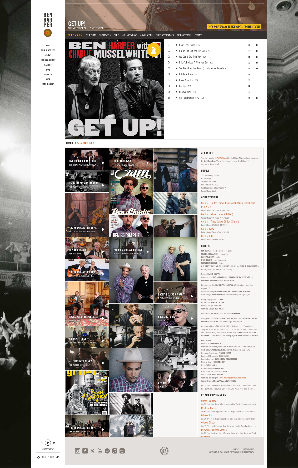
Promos (198, 35)
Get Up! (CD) (207, 236)
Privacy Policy (248, 449)
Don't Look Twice (187, 44)
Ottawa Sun (206, 415)
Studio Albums (75, 35)
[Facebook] (85, 451)
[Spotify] (107, 451)
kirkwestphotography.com (228, 378)
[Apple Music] (114, 451)
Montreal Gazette (209, 408)
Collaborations (129, 35)
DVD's (116, 35)
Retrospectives (184, 35)
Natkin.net (242, 378)
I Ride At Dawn (186, 74)
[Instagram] (77, 451)
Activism (48, 74)
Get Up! (182, 85)
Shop (48, 79)
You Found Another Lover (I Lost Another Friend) (201, 68)
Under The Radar (209, 400)
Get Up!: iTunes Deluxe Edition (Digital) (220, 221)
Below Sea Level (48, 449)
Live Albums (90, 35)
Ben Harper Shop (84, 143)
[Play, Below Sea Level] (48, 443)
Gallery (48, 64)
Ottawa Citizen (208, 422)
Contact (236, 449)
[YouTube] (99, 451)
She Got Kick (185, 91)
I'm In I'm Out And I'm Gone (193, 50)
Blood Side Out (186, 80)
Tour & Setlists (48, 50)
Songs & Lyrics (48, 60)
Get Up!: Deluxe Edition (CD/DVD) (217, 214)
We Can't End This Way (190, 56)
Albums (47, 55)
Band (48, 69)
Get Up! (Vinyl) (208, 228)
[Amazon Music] (122, 451)
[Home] (48, 24)
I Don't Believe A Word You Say (193, 62)
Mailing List (48, 84)
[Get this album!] (114, 89)
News (48, 45)
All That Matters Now (189, 97)
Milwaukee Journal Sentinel (214, 429)
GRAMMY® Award (221, 158)
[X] (92, 451)
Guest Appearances (165, 35)
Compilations (146, 35)
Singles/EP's (105, 35)
